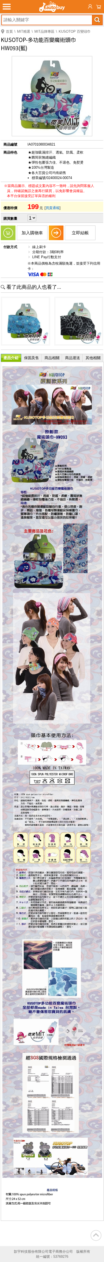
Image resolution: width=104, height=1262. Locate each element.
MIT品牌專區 (44, 31)
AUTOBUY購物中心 (52, 6)
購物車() (98, 6)
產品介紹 (10, 358)
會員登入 (90, 6)
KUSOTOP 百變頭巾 (75, 31)
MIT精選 (23, 31)
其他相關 (93, 358)
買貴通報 (52, 208)
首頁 (9, 31)
